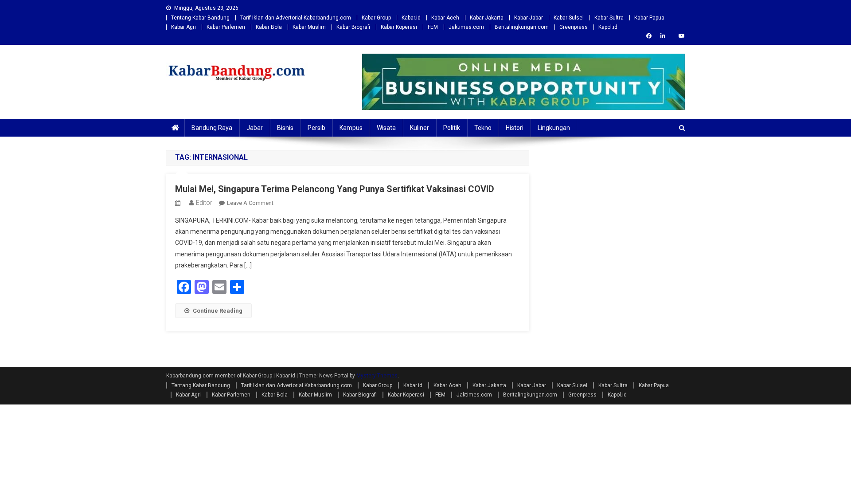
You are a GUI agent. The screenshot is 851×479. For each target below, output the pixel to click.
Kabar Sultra (609, 18)
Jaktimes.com (466, 27)
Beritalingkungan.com (522, 27)
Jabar (254, 127)
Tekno (483, 127)
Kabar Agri (183, 27)
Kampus (351, 127)
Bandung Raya (211, 127)
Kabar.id (411, 18)
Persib (316, 127)
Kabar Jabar (528, 18)
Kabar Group (376, 18)
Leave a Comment (250, 203)
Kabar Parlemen (226, 27)
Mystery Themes (377, 376)
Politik (451, 127)
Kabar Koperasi (399, 27)
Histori (514, 127)
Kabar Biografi (353, 27)
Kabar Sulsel (569, 18)
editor (204, 202)
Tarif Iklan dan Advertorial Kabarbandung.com (295, 18)
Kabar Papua (649, 18)
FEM (433, 27)
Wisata (386, 127)
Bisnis (285, 127)
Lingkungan (554, 127)
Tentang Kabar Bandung (200, 18)
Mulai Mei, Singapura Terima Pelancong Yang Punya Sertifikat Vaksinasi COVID (334, 189)
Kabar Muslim (309, 27)
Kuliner (419, 127)
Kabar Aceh (445, 18)
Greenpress (573, 27)
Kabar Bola (269, 27)
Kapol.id (607, 27)
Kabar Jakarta (487, 18)
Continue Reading (217, 310)
